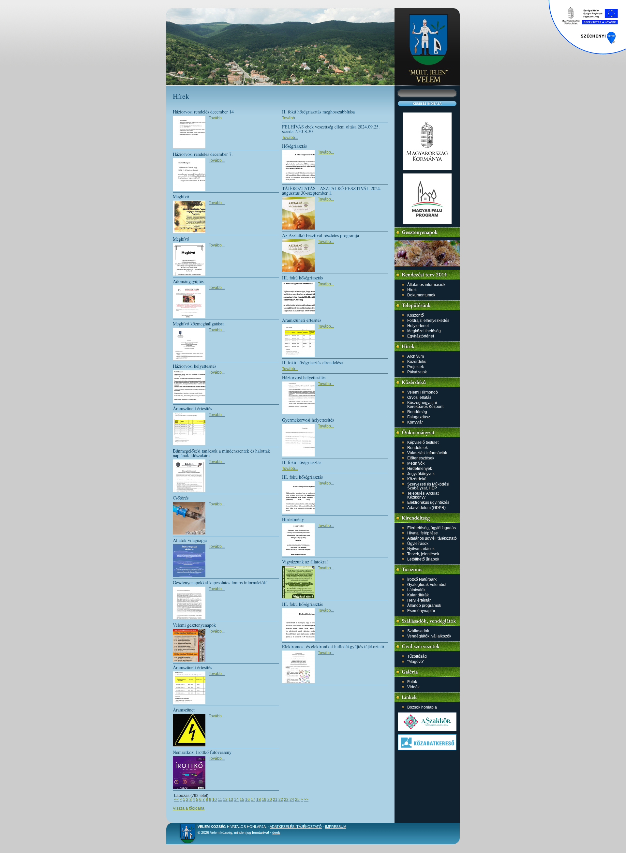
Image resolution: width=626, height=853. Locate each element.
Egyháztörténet (420, 336)
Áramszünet (184, 710)
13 (231, 799)
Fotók (412, 682)
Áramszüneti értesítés (192, 408)
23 (286, 799)
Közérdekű (416, 361)
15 (242, 799)
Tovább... (217, 118)
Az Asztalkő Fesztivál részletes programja (320, 235)
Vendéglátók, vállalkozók (429, 636)
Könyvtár (415, 422)
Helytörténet (418, 325)
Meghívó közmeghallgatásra (198, 324)
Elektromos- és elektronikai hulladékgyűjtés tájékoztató (333, 646)
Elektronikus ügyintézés (428, 502)
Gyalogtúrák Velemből (426, 584)
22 (280, 799)
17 (253, 799)
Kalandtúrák (418, 595)
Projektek (415, 367)
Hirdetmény (293, 519)
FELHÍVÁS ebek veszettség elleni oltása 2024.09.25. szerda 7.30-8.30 (331, 129)
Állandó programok (424, 605)
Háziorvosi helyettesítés (194, 366)
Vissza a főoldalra (188, 808)
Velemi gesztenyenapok (194, 625)
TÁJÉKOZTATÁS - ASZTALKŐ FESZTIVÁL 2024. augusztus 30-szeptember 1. (331, 190)
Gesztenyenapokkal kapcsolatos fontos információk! (220, 582)
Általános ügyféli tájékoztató (432, 538)
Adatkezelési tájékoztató (296, 827)
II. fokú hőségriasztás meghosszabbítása (318, 112)
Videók (413, 687)
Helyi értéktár (419, 600)
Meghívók (416, 463)
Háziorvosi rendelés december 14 (203, 112)
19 (264, 799)
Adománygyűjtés (188, 281)
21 (275, 799)
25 (297, 799)
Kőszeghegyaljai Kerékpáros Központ (425, 404)
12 (225, 799)
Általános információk (426, 284)
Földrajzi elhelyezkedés (428, 320)
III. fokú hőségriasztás (302, 278)
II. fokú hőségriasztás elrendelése (312, 362)
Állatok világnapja (190, 540)
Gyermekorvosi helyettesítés (308, 420)
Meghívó (181, 196)
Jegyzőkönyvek (421, 473)
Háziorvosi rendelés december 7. (203, 154)
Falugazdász (418, 417)
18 (258, 799)
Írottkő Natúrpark (422, 579)
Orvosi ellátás (419, 397)
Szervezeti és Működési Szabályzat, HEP (428, 486)
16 (247, 799)
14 (236, 799)
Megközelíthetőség (424, 331)
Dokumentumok (421, 295)
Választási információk (427, 453)
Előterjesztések (420, 458)
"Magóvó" (415, 661)
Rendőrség (417, 412)
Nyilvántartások (421, 548)
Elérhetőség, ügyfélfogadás (431, 528)
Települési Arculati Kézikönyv (423, 495)
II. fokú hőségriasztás (301, 462)
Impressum (335, 827)
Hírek (412, 290)
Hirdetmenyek (419, 468)
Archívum (415, 356)
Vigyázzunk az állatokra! (305, 562)
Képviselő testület (423, 442)
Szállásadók (418, 631)
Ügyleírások (417, 543)
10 (214, 799)
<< (176, 799)
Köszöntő (415, 315)
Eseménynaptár (421, 610)
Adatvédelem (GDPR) (426, 507)
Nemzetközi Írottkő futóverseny (202, 752)
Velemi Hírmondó (422, 392)
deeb (276, 832)
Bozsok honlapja (422, 707)
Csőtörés (180, 498)
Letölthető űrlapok (423, 559)
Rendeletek (417, 447)
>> (306, 799)
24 (292, 799)
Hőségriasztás (294, 146)
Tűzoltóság (417, 656)
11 (220, 799)
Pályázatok (417, 372)
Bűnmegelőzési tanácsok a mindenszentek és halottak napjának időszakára (221, 453)
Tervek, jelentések (423, 554)
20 (269, 799)
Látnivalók (416, 590)
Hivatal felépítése (422, 533)
